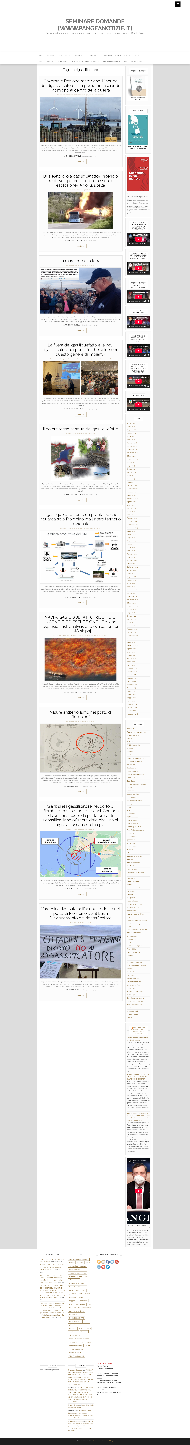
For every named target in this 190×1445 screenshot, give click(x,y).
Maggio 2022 (131, 580)
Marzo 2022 (131, 587)
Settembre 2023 (132, 534)
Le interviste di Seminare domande (84, 61)
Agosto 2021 (131, 609)
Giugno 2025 (131, 469)
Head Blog (109, 1441)
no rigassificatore (75, 1321)
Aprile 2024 (131, 511)
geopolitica (89, 95)
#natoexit (69, 829)
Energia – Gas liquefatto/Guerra (52, 61)
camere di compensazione (136, 758)
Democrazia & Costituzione (136, 784)
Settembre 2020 (132, 645)
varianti (87, 1346)
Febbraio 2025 (132, 482)
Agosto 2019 (131, 688)
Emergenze (63, 359)
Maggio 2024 (131, 508)
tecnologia (131, 995)
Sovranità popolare (134, 982)
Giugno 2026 (131, 430)
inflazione (72, 1297)
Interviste (130, 859)
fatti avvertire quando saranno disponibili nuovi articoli (138, 1030)
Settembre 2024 (132, 498)
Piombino (72, 1328)
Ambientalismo (132, 742)
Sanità (129, 959)
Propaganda (131, 939)
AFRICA (129, 738)
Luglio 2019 (131, 691)
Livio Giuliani (83, 1301)
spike (89, 1328)
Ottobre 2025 (131, 456)
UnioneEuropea (132, 1014)
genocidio (130, 833)
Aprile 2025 (131, 476)
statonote (84, 1332)
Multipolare (131, 898)
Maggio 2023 (131, 544)
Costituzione (80, 55)
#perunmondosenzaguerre (65, 95)
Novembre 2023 (132, 528)
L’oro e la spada (64, 55)
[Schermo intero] (148, 244)
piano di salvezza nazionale (137, 929)
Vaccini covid (86, 1342)
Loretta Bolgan (80, 1304)
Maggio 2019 (131, 698)
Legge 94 (72, 1301)
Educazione (95, 55)
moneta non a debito (76, 1311)
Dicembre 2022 (132, 557)
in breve (136, 55)
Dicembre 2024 (132, 489)
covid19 (83, 1266)
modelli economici (133, 881)
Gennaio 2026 (132, 446)
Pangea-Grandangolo (111, 61)
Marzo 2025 (131, 479)
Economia (50, 55)
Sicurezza (91, 265)
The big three (74, 1342)
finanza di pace (132, 823)
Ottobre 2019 (131, 681)
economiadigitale (133, 794)
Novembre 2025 (132, 453)
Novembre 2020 (132, 639)
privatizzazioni (132, 936)
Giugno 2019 (131, 694)
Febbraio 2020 (132, 668)
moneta (130, 885)
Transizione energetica (135, 1004)
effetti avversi (74, 1280)
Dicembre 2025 (132, 449)
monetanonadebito (134, 888)
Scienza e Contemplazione (136, 965)
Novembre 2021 (132, 600)
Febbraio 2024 (132, 518)
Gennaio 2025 (132, 485)
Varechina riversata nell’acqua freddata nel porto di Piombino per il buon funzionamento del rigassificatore (80, 913)
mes (89, 1304)
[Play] (130, 244)
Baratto (129, 755)
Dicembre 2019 (132, 675)
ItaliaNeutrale (86, 635)
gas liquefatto (74, 1290)
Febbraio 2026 (132, 443)
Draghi (87, 1276)
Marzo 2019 (131, 701)
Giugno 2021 (131, 616)
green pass (131, 843)
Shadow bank (132, 972)
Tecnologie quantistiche (135, 998)
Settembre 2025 (132, 459)
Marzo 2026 (131, 440)
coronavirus (131, 765)
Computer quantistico (134, 761)
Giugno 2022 (131, 577)
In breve (130, 850)
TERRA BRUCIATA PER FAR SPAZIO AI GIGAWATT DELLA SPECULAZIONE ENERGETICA (138, 1076)
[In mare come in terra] (80, 290)
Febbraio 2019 (132, 704)
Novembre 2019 (132, 678)
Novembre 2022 (132, 560)
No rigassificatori (98, 95)
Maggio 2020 (131, 658)
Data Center (131, 781)
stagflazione (73, 1332)
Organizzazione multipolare (137, 920)
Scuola (129, 969)
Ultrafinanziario (132, 1008)
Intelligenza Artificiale (134, 856)
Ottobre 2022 (131, 564)
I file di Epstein (132, 846)
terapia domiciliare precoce (79, 1339)
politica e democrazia (134, 933)
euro (128, 810)
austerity (130, 748)
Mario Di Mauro (73, 1405)
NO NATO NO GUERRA (135, 904)
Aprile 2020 (131, 662)
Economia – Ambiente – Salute (116, 55)
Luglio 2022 (131, 573)
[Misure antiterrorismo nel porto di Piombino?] (80, 748)
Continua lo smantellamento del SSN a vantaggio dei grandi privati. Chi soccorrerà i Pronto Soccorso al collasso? (80, 1426)
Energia (70, 359)
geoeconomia (132, 836)
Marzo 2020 (131, 665)
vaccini (129, 1018)
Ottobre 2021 (131, 603)
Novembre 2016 (132, 714)
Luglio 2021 (131, 613)
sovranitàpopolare (133, 985)
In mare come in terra (81, 260)
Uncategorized (132, 1011)
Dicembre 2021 (132, 596)
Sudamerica (131, 988)
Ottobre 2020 (131, 642)
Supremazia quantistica (135, 991)
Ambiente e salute (79, 95)
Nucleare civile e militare (135, 914)
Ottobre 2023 (131, 531)
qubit (129, 942)
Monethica (130, 891)
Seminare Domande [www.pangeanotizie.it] (95, 25)
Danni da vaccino (133, 778)
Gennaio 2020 (132, 671)
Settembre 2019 (132, 685)
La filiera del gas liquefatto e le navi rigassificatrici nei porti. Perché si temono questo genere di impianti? (81, 350)
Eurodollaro (131, 814)
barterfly (80, 1262)
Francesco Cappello (73, 156)
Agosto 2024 (131, 502)
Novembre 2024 (132, 492)
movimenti (130, 894)
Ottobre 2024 (131, 495)
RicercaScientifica (133, 952)
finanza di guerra (133, 820)
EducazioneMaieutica (134, 801)
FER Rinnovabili (132, 817)
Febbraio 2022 (132, 590)
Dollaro (129, 787)
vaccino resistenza (75, 1346)
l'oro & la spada (84, 528)
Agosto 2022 (131, 570)
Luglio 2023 (131, 538)
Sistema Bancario (133, 978)
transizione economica (135, 1001)
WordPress (96, 1441)
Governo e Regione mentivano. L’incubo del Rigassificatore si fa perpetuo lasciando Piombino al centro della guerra (80, 86)
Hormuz (87, 1294)
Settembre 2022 (132, 567)
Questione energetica (105, 359)
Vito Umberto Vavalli (76, 1356)
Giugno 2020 (131, 655)
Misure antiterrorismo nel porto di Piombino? (80, 714)
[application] (138, 239)
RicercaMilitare (132, 949)
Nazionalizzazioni (133, 901)
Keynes (81, 1297)
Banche (130, 752)
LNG (70, 1304)
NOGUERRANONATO (76, 1318)
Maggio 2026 (131, 433)
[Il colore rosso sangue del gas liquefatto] (80, 458)
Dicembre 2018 (132, 711)
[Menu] (177, 4)
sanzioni (81, 1328)
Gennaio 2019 (132, 707)
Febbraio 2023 (132, 554)
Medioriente (131, 878)
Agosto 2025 (131, 462)
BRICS (88, 1262)
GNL (80, 1294)
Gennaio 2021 (131, 632)
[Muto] (145, 244)
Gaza (83, 1290)
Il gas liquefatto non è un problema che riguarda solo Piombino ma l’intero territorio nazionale (80, 519)
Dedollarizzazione (75, 1276)
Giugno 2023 (131, 541)
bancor (72, 1262)
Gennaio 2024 (132, 521)
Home (41, 55)
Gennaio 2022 (132, 593)
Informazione (131, 853)
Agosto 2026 (131, 423)
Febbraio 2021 (132, 629)
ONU (128, 917)
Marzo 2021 (131, 626)
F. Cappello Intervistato (132, 61)
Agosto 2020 (131, 649)
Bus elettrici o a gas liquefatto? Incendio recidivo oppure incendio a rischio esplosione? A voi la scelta (80, 181)
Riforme (130, 956)
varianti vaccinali (75, 1353)
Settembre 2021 (132, 606)
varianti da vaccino (76, 1349)
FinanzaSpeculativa (134, 827)
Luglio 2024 (131, 505)
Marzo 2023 (131, 551)
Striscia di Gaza (74, 1335)
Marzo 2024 (131, 515)
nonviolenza (131, 911)
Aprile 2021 (131, 622)
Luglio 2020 (131, 652)
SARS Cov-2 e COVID (134, 962)
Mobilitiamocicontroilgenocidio (80, 1308)
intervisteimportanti (133, 863)
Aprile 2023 (131, 547)
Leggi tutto (80, 161)
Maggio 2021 (131, 619)
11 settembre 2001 (133, 735)
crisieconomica (132, 771)
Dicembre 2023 (132, 525)
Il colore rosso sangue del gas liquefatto (80, 429)
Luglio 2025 (131, 466)
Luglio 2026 (131, 427)
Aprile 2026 (131, 436)
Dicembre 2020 (132, 636)
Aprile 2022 (131, 583)
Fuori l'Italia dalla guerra (80, 359)
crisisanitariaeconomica (135, 774)
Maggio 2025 (131, 472)
